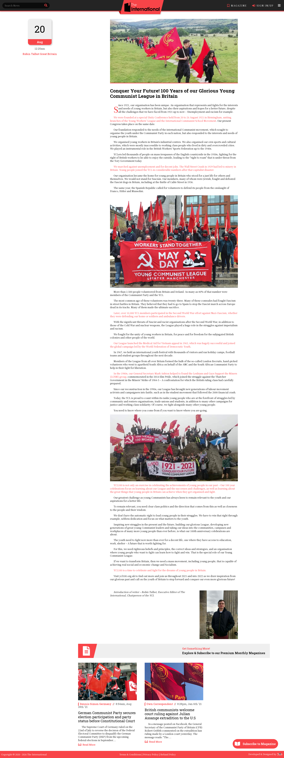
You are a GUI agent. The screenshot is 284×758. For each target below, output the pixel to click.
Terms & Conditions (130, 754)
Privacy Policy (150, 754)
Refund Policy (168, 754)
